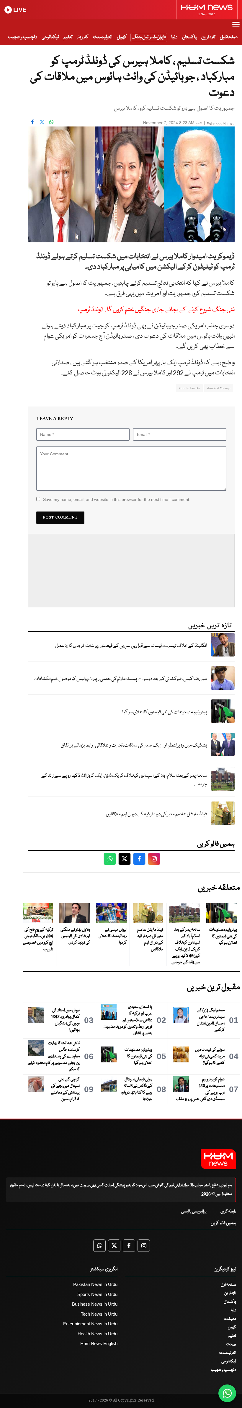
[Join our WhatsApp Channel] (227, 1393)
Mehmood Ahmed (221, 123)
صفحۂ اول (229, 37)
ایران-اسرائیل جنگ (148, 37)
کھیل (122, 37)
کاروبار (82, 37)
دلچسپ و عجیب (22, 37)
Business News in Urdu (94, 1304)
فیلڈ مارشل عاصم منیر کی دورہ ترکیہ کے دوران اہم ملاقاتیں (156, 814)
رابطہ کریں (228, 1211)
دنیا (174, 37)
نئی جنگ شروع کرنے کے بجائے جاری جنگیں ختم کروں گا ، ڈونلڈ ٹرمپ (156, 310)
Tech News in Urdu (99, 1314)
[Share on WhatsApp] (51, 122)
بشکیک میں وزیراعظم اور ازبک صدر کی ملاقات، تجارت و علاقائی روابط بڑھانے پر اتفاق (134, 745)
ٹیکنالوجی (50, 37)
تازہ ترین (208, 37)
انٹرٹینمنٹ (102, 37)
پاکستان (189, 37)
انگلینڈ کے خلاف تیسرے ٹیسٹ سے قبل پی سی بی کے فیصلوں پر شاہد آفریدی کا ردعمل (131, 645)
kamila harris (189, 388)
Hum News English (98, 1343)
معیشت (230, 1319)
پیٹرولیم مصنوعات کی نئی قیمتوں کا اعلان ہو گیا (164, 712)
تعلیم (67, 37)
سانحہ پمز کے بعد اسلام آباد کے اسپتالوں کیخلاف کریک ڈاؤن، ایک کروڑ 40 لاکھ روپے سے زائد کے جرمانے (124, 780)
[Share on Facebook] (32, 122)
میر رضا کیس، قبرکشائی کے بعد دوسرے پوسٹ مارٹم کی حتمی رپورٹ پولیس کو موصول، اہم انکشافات (120, 679)
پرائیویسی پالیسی (194, 1211)
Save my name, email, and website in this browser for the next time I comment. (116, 499)
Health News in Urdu (97, 1333)
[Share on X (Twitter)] (41, 122)
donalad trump (218, 388)
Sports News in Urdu (97, 1294)
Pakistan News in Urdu (95, 1284)
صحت (231, 1344)
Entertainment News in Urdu (90, 1323)
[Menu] (236, 27)
